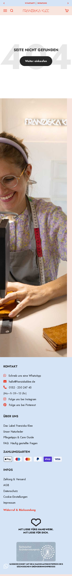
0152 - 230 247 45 (20, 387)
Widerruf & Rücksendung (19, 510)
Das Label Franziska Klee (18, 426)
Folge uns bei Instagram (22, 399)
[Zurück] (4, 3)
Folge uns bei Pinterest (22, 405)
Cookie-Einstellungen (15, 497)
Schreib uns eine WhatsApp (25, 376)
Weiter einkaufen (36, 61)
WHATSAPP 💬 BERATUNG (36, 3)
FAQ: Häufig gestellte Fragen (20, 443)
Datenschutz (10, 491)
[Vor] (68, 3)
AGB (6, 485)
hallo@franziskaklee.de (22, 382)
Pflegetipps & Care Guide (18, 437)
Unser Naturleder (13, 432)
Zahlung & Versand (14, 479)
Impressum (9, 503)
